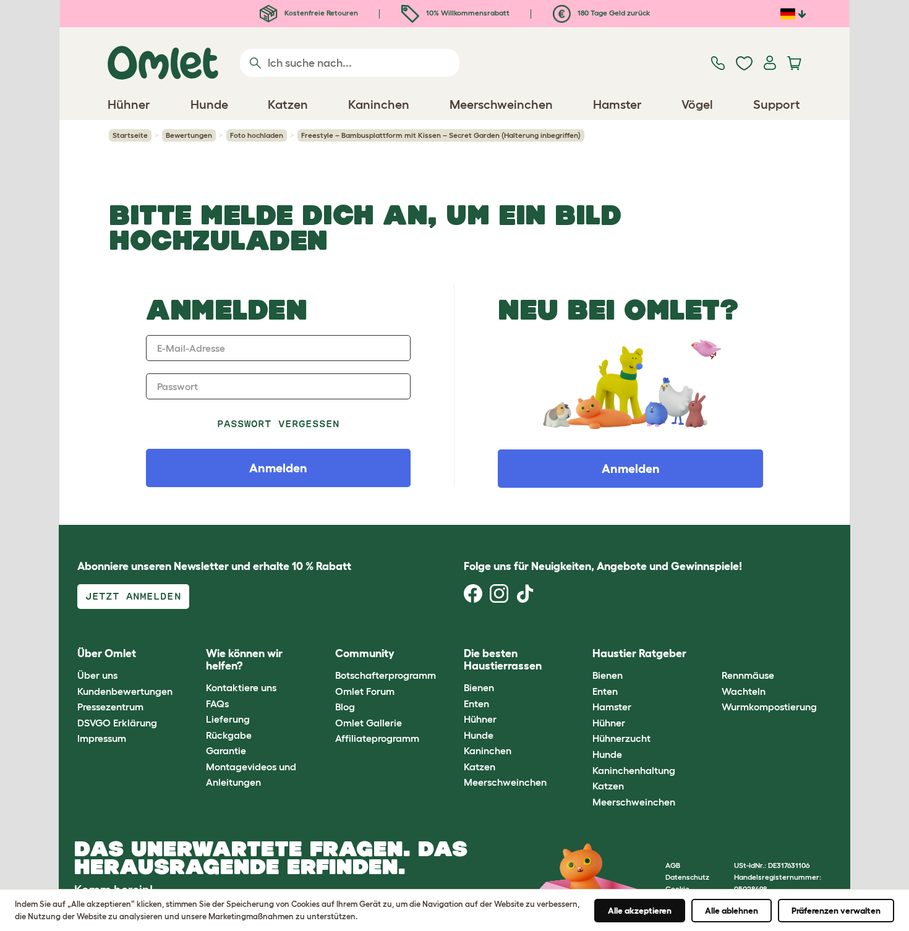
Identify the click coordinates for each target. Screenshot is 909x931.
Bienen (479, 687)
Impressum (101, 738)
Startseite (130, 135)
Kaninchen (487, 750)
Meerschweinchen (505, 782)
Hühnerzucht (621, 738)
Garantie (226, 750)
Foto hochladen (256, 135)
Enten (476, 703)
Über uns (97, 675)
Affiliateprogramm (377, 738)
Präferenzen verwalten (836, 911)
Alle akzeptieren (640, 911)
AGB (672, 865)
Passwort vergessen (278, 423)
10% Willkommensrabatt (467, 13)
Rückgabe (229, 735)
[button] (712, 654)
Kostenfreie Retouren (320, 13)
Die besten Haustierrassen (503, 659)
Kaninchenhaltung (633, 770)
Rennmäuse (748, 675)
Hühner (480, 719)
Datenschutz (687, 877)
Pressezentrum (110, 706)
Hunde (478, 735)
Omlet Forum (365, 691)
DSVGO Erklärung (117, 722)
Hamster (611, 706)
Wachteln (744, 691)
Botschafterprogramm (385, 675)
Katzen (479, 766)
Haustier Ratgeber (639, 653)
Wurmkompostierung (769, 706)
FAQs (217, 703)
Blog (345, 706)
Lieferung (228, 719)
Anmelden (631, 468)
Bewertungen (189, 135)
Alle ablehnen (731, 911)
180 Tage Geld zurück (613, 13)
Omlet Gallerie (368, 722)
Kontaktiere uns (241, 687)
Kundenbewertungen (125, 691)
